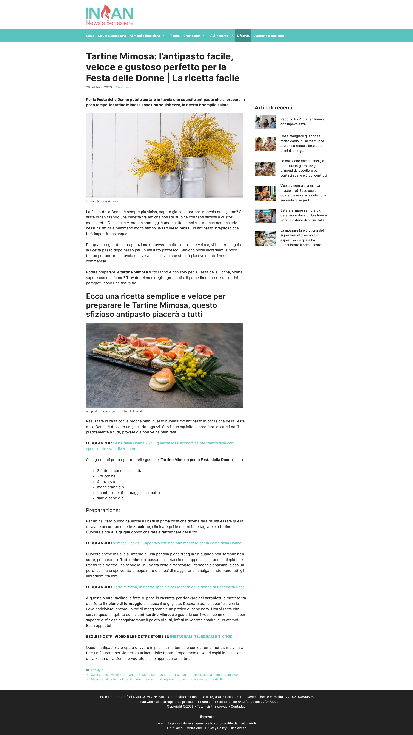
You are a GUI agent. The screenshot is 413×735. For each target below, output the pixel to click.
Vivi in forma (219, 35)
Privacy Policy (216, 728)
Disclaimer (238, 728)
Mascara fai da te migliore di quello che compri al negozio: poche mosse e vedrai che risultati (158, 679)
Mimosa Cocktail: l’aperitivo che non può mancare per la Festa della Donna (177, 543)
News (90, 35)
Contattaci (238, 706)
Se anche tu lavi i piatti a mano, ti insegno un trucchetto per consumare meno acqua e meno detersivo (164, 674)
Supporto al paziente (268, 35)
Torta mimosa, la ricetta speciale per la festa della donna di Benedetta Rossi (179, 587)
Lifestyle (243, 35)
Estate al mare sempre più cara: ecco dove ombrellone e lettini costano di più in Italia (303, 215)
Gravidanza (191, 35)
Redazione (194, 728)
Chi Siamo (175, 728)
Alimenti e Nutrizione (145, 35)
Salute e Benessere (112, 35)
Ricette (175, 35)
